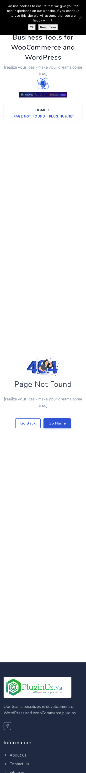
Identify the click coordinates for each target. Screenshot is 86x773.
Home (40, 110)
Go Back (28, 423)
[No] (80, 17)
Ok (32, 27)
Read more (48, 27)
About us (17, 755)
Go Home (57, 423)
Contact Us (19, 764)
